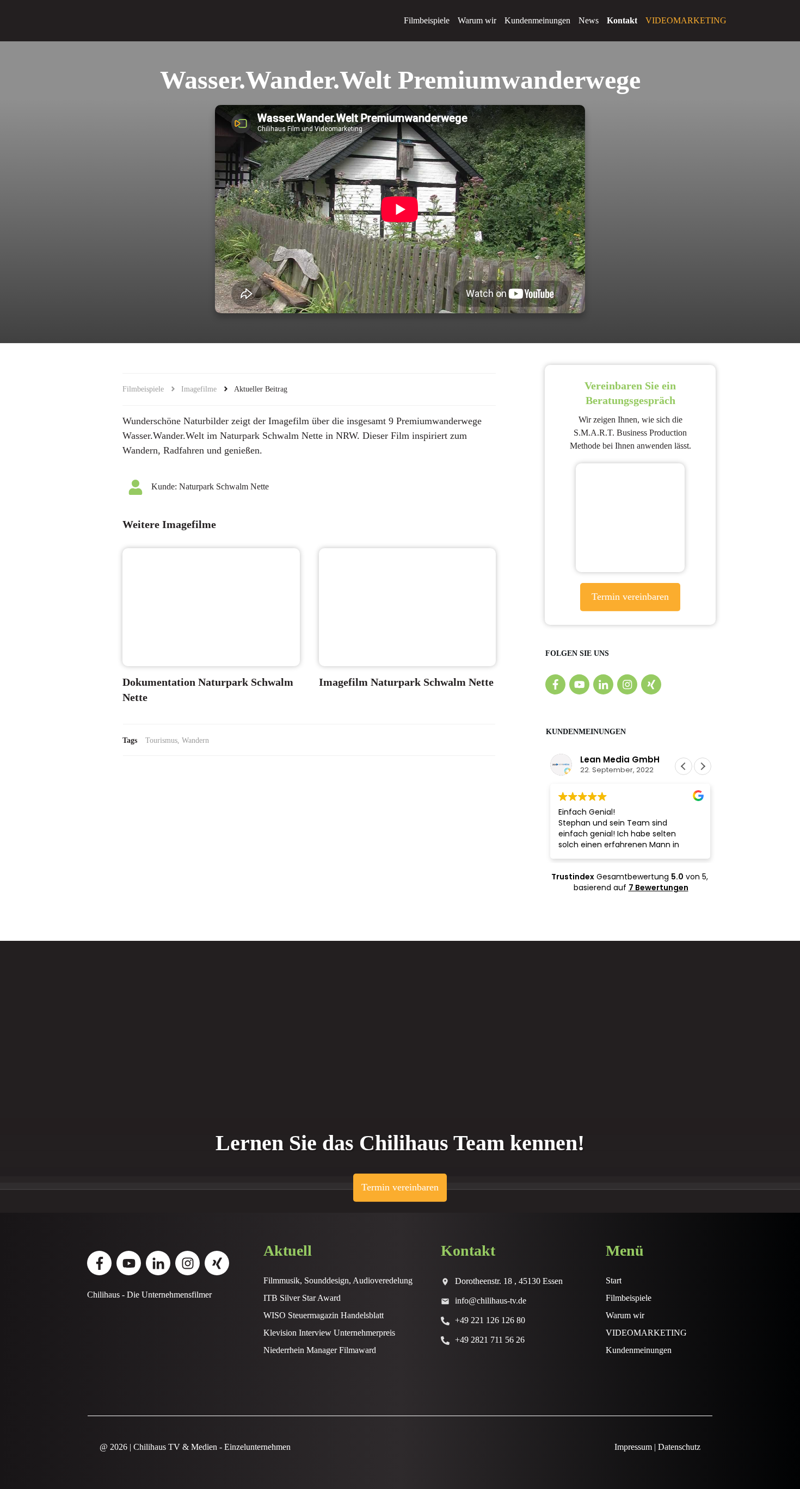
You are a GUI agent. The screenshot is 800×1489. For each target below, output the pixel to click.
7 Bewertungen (658, 887)
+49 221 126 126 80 (490, 1320)
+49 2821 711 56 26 (490, 1339)
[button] (702, 766)
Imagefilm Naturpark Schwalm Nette (406, 682)
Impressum (633, 1446)
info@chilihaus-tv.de (490, 1300)
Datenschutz (679, 1446)
